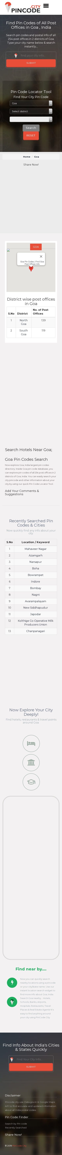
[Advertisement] (31, 200)
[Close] (41, 256)
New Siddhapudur (35, 607)
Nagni (36, 594)
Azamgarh (35, 555)
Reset (31, 135)
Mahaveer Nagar (36, 549)
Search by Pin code (16, 1123)
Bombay (35, 588)
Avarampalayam (35, 601)
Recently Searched (15, 1127)
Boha (35, 568)
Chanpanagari (35, 631)
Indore (35, 581)
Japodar (35, 614)
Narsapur (35, 561)
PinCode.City (19, 1145)
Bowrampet (35, 575)
